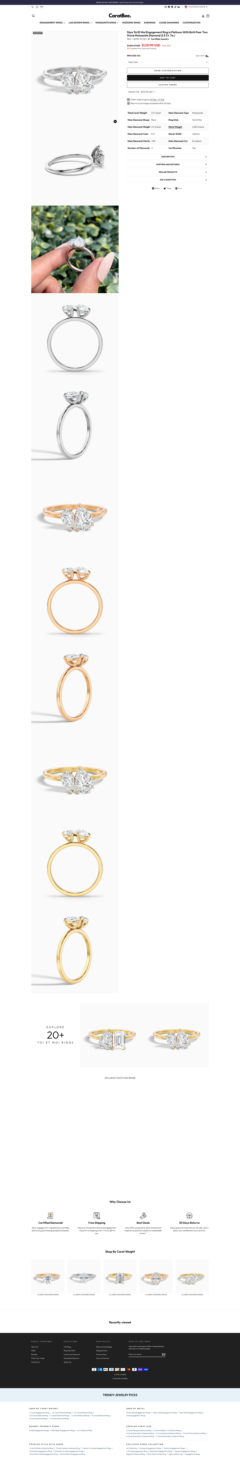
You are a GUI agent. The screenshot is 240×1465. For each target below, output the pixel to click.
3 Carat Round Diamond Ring (194, 1433)
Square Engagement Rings (185, 1451)
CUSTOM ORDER (168, 85)
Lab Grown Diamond (72, 1354)
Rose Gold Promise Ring (156, 1454)
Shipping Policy (102, 1350)
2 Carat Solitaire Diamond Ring (68, 1448)
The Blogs (67, 1347)
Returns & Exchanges (104, 1347)
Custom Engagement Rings (174, 1448)
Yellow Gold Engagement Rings (165, 1413)
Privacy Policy (101, 1354)
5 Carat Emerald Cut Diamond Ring (170, 1436)
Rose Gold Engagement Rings (191, 1413)
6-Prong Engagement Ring (136, 1451)
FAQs (33, 1350)
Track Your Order (38, 1358)
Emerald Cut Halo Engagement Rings (69, 1451)
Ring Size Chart (69, 1350)
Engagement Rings (192, 1454)
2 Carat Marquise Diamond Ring (138, 1430)
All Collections (131, 1448)
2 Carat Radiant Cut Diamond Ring (167, 1430)
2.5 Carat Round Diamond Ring (168, 1433)
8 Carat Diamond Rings (101, 1415)
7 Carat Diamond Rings (80, 1415)
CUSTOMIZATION (191, 22)
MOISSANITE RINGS (106, 22)
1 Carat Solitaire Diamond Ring (41, 1448)
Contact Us (35, 1362)
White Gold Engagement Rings (138, 1413)
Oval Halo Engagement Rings (40, 1451)
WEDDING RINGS (131, 22)
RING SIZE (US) (133, 55)
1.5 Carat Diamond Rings (61, 1413)
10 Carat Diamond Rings (59, 1418)
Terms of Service (102, 1358)
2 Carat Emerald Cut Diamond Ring (140, 1433)
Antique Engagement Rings (150, 1448)
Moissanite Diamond (71, 1358)
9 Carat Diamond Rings (38, 1418)
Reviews (34, 1354)
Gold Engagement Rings (135, 1415)
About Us (34, 1347)
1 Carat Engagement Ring (39, 1413)
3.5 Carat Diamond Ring (38, 1415)
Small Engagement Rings (39, 1430)
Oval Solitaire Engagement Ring (72, 1454)
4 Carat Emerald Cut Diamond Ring (140, 1436)
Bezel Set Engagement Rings (161, 1451)
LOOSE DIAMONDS (169, 22)
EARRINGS (149, 22)
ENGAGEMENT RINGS (51, 22)
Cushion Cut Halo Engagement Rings (96, 1448)
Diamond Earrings (176, 1454)
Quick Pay (67, 1362)
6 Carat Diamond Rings (60, 1415)
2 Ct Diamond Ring (84, 1430)
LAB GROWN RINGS (79, 22)
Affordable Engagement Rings (63, 1430)
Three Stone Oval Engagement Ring (43, 1454)
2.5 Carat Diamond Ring (83, 1413)
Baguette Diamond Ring (135, 1454)
